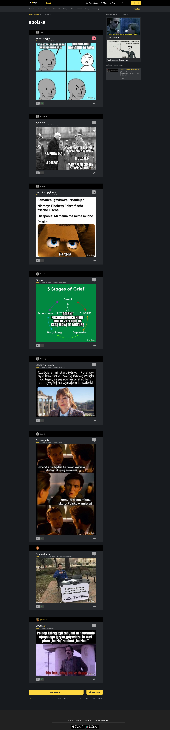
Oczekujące (93, 3)
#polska (59, 41)
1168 (66, 699)
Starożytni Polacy (45, 365)
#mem (54, 41)
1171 (45, 699)
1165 (86, 699)
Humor (40, 9)
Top (113, 3)
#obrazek (44, 41)
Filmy (105, 3)
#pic (62, 41)
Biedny (39, 280)
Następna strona (55, 692)
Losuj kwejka (96, 692)
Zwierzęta (32, 9)
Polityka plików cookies (102, 720)
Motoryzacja (96, 9)
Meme (37, 556)
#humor (44, 556)
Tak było (40, 122)
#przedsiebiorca (63, 282)
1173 (31, 699)
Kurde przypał (43, 38)
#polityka (49, 556)
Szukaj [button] (137, 9)
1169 (59, 699)
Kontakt (70, 720)
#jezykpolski (50, 628)
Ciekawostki (56, 9)
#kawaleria (62, 367)
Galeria (47, 9)
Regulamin (88, 720)
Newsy (87, 9)
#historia (50, 41)
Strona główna (34, 14)
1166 (79, 699)
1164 (93, 699)
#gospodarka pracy (68, 556)
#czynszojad (62, 442)
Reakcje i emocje (76, 9)
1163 (100, 699)
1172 (38, 699)
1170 (52, 699)
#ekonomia (60, 556)
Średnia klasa (43, 554)
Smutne (40, 626)
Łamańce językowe (46, 192)
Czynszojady (42, 440)
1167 (72, 699)
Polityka (65, 9)
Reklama (78, 720)
